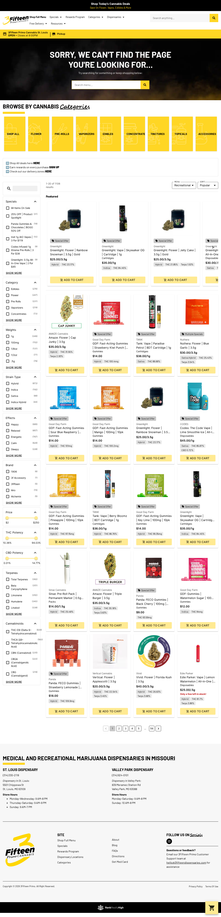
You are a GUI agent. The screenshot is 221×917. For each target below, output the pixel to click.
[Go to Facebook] (169, 841)
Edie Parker (186, 673)
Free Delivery (37, 23)
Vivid (139, 673)
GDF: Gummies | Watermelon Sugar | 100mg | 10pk (197, 598)
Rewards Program (75, 17)
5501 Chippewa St (13, 784)
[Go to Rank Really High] (110, 907)
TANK (139, 339)
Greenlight (56, 246)
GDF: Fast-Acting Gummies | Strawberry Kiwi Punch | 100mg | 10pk (110, 347)
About (115, 839)
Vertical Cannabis (102, 673)
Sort (202, 181)
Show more (14, 272)
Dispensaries (114, 17)
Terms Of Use (211, 886)
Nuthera (184, 339)
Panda (139, 595)
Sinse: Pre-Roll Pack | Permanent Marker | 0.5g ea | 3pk (65, 598)
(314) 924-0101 (120, 775)
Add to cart (73, 280)
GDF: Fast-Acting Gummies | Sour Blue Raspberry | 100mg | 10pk (66, 432)
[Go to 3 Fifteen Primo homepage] (16, 20)
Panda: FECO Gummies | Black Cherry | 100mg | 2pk (152, 604)
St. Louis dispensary (20, 770)
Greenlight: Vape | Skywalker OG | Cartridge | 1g (197, 520)
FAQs (115, 850)
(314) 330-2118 (11, 775)
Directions (118, 856)
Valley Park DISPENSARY (132, 770)
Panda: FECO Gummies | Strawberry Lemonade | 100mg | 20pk (64, 687)
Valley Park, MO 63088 (124, 789)
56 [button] (151, 728)
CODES (184, 424)
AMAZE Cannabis (58, 333)
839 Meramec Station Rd (126, 784)
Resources (57, 23)
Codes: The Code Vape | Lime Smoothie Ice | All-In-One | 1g (197, 432)
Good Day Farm (101, 339)
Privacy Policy (196, 886)
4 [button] (132, 728)
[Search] (214, 18)
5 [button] (139, 728)
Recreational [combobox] (182, 185)
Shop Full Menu (38, 17)
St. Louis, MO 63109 (14, 789)
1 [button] (112, 728)
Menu (177, 181)
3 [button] (125, 728)
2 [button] (119, 728)
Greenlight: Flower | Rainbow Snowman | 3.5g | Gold (153, 432)
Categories (94, 17)
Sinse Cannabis (57, 589)
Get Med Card (120, 861)
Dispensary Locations (70, 856)
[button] (34, 34)
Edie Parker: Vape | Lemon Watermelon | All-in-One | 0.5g (197, 681)
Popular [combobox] (205, 185)
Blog (114, 845)
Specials (54, 17)
